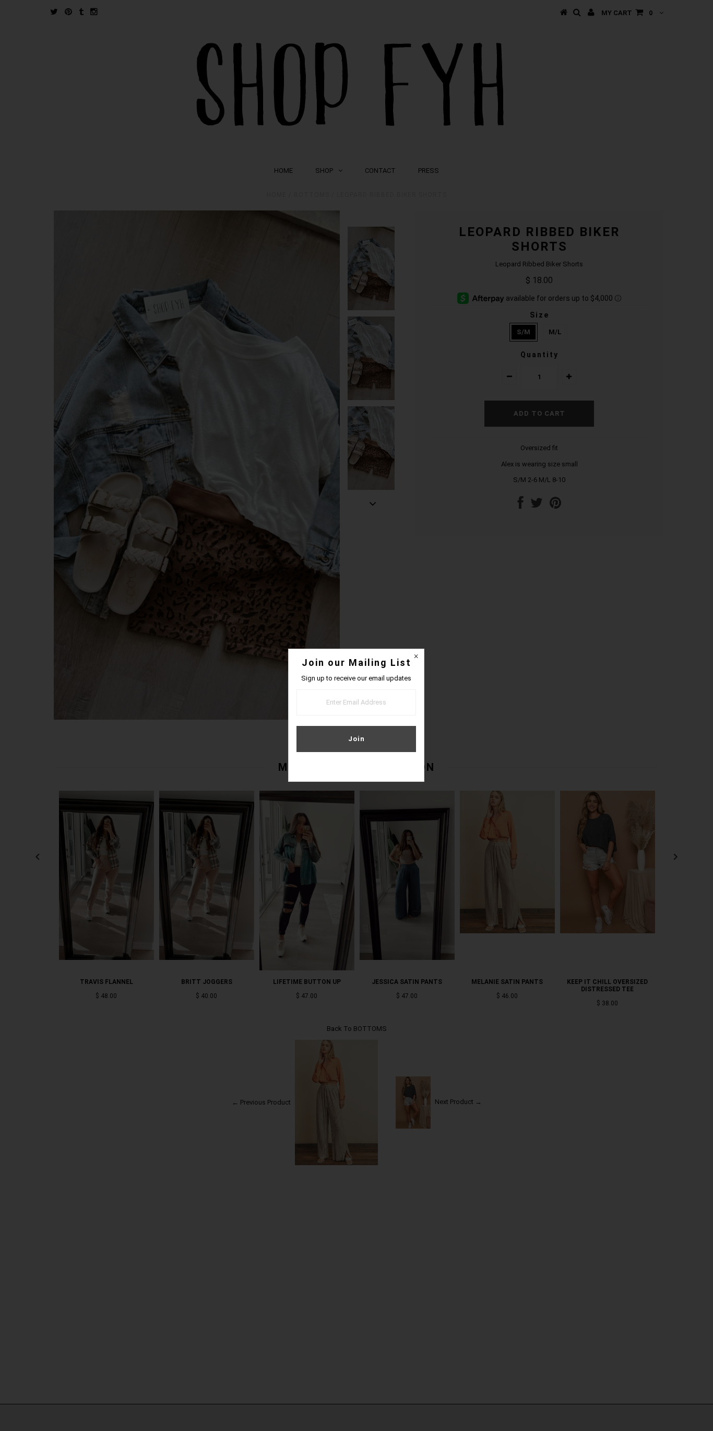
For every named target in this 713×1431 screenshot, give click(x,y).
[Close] (416, 657)
